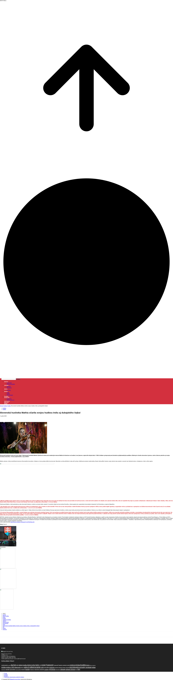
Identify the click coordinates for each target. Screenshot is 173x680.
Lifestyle (6, 385)
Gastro (5, 389)
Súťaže (5, 403)
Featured (49, 665)
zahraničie (58, 669)
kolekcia (73, 665)
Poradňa (6, 396)
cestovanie (4, 665)
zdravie (62, 669)
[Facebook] (2, 418)
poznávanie (5, 623)
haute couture (63, 665)
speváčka (12, 669)
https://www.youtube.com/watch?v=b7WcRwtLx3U (22, 522)
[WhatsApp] (17, 418)
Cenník (6, 674)
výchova (5, 629)
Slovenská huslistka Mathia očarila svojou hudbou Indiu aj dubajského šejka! (21, 625)
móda (3, 667)
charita (9, 665)
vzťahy (46, 669)
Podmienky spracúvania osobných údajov (14, 677)
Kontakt (6, 675)
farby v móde (40, 665)
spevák (7, 669)
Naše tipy (6, 402)
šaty (76, 669)
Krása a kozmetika (11, 384)
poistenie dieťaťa (58, 667)
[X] (7, 418)
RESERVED (3, 669)
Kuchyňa (9, 390)
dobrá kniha (31, 665)
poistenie (52, 667)
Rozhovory (9, 398)
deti (17, 665)
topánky (23, 669)
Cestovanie (7, 401)
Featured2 (55, 665)
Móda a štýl (9, 382)
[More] (21, 418)
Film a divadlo (10, 395)
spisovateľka (18, 669)
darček (4, 614)
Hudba (8, 393)
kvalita (4, 618)
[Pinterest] (12, 418)
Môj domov (9, 387)
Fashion (6, 381)
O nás (5, 673)
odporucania (6, 622)
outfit (42, 667)
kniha (68, 665)
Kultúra (6, 391)
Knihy (8, 392)
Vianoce (32, 669)
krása (4, 617)
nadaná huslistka (7, 619)
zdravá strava (70, 669)
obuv (22, 667)
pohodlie (46, 667)
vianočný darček (39, 669)
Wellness (9, 386)
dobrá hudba (6, 616)
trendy (4, 628)
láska (88, 665)
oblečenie (17, 667)
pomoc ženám (65, 667)
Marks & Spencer (93, 665)
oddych (4, 621)
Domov (1, 405)
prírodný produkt (85, 667)
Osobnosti (6, 397)
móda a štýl (10, 667)
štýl (3, 627)
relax (4, 624)
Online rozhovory (10, 399)
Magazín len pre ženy (15, 679)
